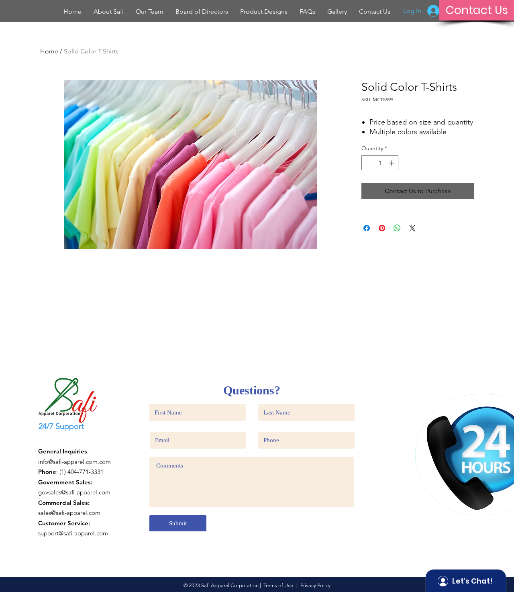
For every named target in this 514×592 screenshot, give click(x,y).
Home (49, 51)
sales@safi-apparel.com (69, 512)
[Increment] (392, 163)
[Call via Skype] (52, 439)
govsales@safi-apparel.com (74, 492)
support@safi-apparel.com (73, 533)
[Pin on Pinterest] (382, 228)
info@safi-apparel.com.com (74, 461)
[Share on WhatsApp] (397, 228)
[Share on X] (412, 228)
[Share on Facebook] (366, 228)
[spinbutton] (380, 163)
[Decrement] (368, 163)
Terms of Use (278, 585)
